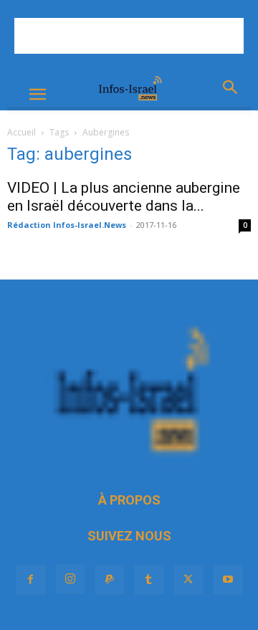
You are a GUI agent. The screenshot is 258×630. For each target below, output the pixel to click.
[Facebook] (30, 579)
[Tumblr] (149, 579)
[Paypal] (109, 579)
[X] (188, 579)
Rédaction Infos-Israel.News (66, 224)
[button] (37, 94)
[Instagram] (70, 579)
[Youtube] (228, 579)
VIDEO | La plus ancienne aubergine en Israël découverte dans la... (123, 196)
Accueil (21, 132)
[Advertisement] (129, 36)
